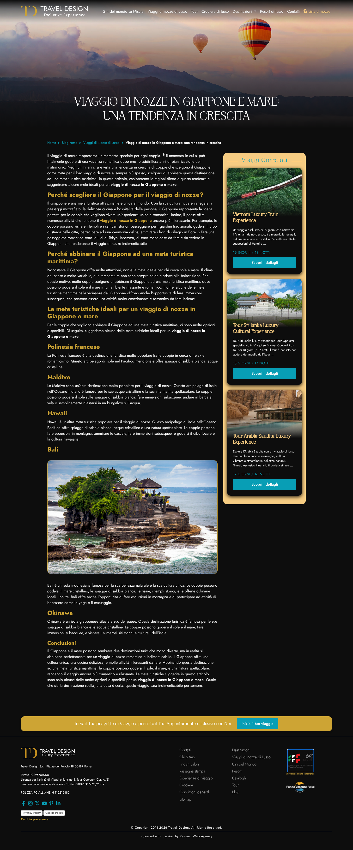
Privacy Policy (32, 812)
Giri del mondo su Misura (123, 11)
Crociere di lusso (215, 11)
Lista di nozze (319, 11)
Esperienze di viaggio (196, 778)
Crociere (186, 785)
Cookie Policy (54, 812)
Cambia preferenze (34, 819)
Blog (235, 792)
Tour (194, 11)
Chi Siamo (187, 757)
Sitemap (185, 799)
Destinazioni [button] (243, 11)
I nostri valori (189, 764)
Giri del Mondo (244, 764)
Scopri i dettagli (264, 262)
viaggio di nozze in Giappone (126, 220)
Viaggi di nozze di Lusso (167, 11)
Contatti (293, 11)
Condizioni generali (194, 792)
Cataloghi (239, 778)
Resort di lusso (271, 11)
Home (51, 142)
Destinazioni (241, 750)
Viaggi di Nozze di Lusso (101, 142)
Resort (237, 771)
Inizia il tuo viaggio (258, 723)
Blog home (69, 142)
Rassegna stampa (192, 771)
